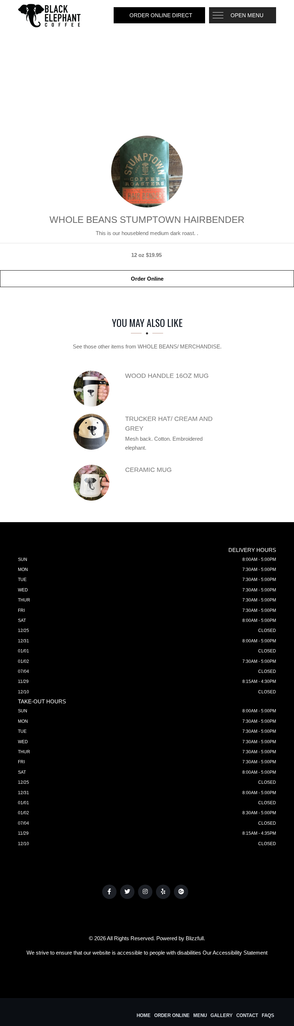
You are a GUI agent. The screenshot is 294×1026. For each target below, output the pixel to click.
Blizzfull (195, 938)
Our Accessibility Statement (235, 953)
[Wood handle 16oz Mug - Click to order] (93, 389)
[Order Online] (147, 171)
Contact (247, 1015)
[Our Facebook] (109, 892)
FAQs (268, 1015)
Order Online (147, 279)
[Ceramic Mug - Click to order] (93, 483)
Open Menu (247, 15)
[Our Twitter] (127, 892)
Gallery (221, 1015)
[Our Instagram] (145, 892)
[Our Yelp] (163, 892)
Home (144, 1015)
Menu (200, 1015)
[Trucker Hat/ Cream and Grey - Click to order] (93, 432)
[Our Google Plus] (181, 892)
